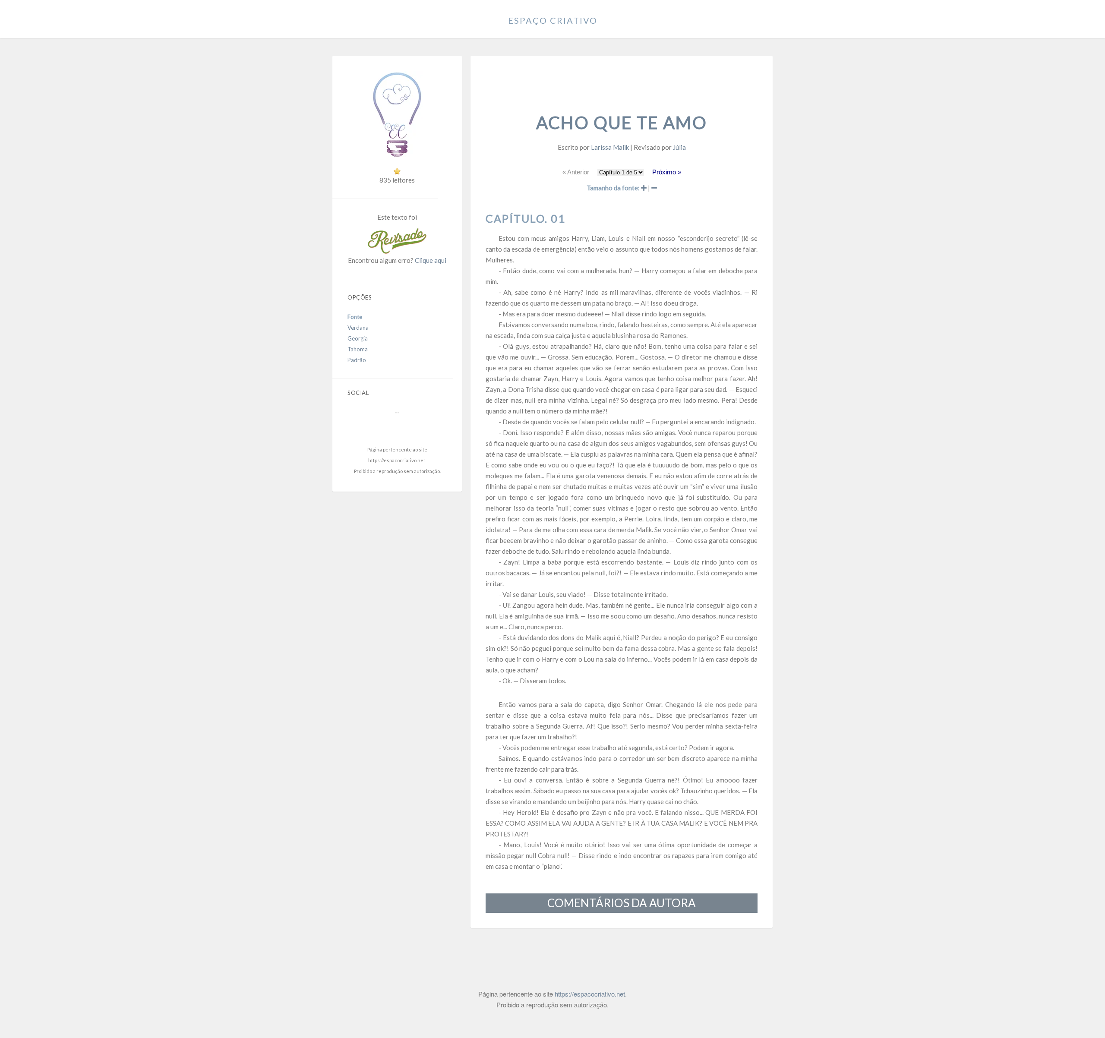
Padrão (356, 360)
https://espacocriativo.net (396, 460)
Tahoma (357, 349)
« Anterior (575, 172)
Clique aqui (430, 260)
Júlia (679, 147)
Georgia (357, 338)
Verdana (358, 327)
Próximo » (666, 172)
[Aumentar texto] (644, 188)
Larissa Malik (610, 147)
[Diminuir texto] (654, 188)
